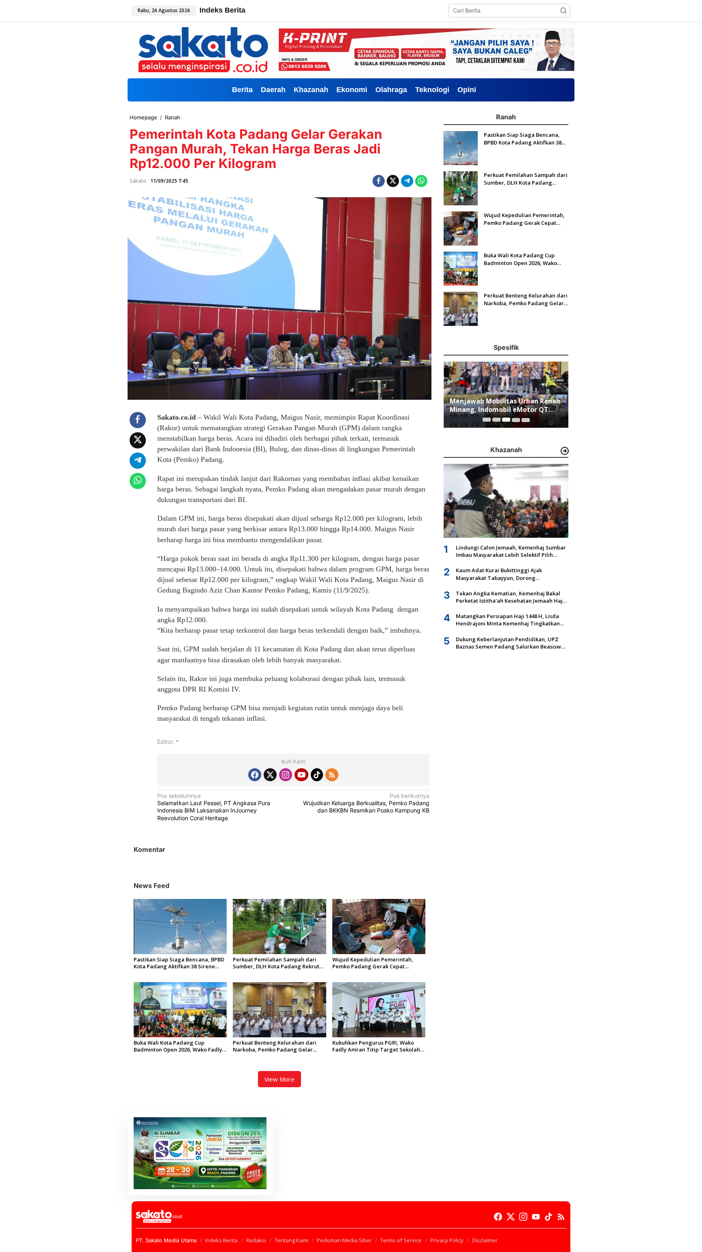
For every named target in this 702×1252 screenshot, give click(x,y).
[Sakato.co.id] (203, 48)
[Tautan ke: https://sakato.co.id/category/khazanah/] (565, 451)
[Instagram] (285, 774)
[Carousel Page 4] (516, 420)
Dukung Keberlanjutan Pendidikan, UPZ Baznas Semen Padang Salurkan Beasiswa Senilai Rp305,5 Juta (510, 642)
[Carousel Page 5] (526, 420)
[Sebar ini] (379, 181)
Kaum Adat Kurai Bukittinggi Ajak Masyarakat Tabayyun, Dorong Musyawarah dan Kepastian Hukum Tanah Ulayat (510, 574)
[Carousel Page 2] (496, 420)
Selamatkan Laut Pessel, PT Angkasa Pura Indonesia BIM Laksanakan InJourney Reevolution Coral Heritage (213, 806)
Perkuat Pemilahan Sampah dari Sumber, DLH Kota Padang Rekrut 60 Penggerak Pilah (276, 963)
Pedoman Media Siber (344, 1240)
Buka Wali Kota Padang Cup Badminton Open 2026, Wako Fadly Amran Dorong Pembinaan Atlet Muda (178, 1046)
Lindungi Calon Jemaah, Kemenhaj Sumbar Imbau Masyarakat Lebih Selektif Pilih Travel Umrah (511, 550)
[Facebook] (254, 774)
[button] (563, 10)
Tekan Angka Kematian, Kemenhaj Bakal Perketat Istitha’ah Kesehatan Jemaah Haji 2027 (510, 596)
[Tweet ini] (393, 181)
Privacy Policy (447, 1240)
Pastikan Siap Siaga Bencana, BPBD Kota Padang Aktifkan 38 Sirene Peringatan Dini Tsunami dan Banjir (180, 963)
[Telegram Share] (407, 181)
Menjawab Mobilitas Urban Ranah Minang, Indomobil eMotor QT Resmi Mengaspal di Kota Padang (505, 405)
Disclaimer (485, 1240)
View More (279, 1079)
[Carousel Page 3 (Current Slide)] (506, 420)
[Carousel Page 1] (487, 420)
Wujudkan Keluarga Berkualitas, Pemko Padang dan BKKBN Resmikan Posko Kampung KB (366, 803)
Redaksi (256, 1240)
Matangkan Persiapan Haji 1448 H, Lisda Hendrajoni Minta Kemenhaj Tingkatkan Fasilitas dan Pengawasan (508, 619)
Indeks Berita (221, 1240)
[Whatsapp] (421, 181)
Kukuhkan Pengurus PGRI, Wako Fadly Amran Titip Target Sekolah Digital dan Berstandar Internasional (376, 1046)
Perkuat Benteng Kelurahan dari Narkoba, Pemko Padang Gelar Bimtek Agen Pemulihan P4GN (274, 1046)
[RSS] (331, 774)
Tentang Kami (291, 1240)
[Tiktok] (317, 774)
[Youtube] (301, 774)
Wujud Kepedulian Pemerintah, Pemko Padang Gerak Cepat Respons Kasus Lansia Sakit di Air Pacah (374, 963)
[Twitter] (270, 774)
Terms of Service (401, 1240)
